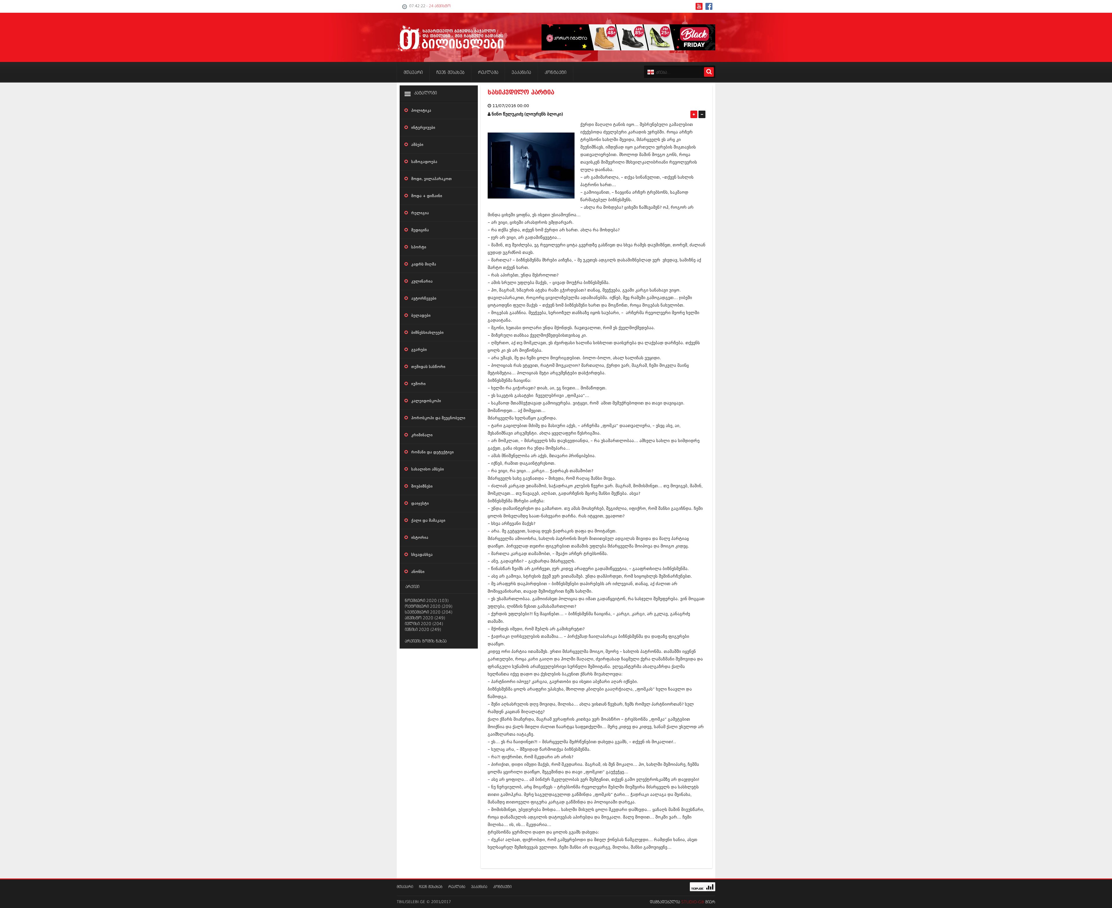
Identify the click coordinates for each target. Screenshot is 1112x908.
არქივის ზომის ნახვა (426, 641)
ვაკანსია (479, 887)
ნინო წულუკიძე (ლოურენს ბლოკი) (527, 114)
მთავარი (405, 887)
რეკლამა (456, 887)
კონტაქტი (502, 887)
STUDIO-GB (692, 902)
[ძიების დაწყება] (709, 72)
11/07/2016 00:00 (510, 105)
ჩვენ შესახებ (430, 887)
